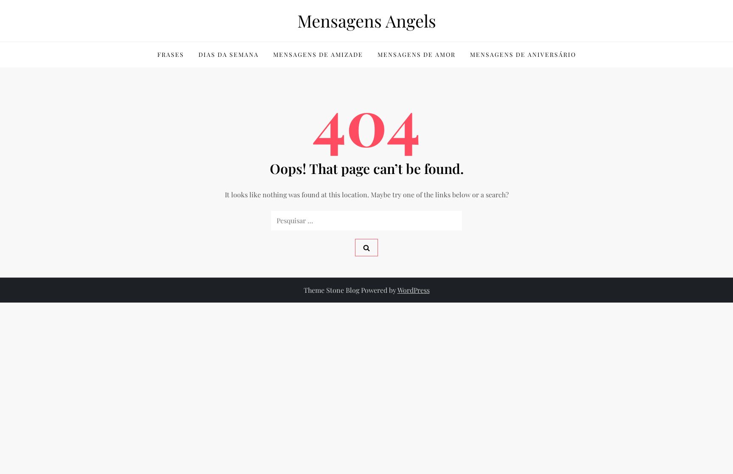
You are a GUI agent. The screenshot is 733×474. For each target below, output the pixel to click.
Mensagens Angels (366, 20)
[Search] (366, 247)
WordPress (413, 290)
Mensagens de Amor (417, 54)
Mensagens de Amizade (318, 54)
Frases (170, 54)
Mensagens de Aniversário (523, 54)
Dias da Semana (229, 54)
